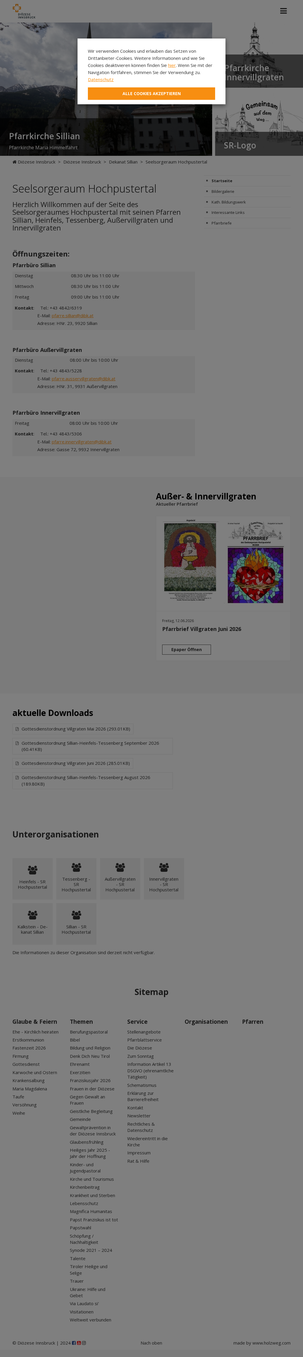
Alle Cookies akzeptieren (152, 93)
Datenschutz (101, 79)
